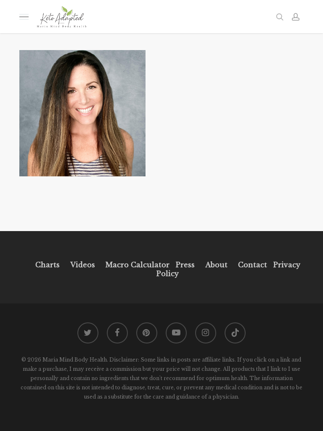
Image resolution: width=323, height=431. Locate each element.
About (216, 265)
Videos (82, 265)
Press (185, 265)
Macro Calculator (137, 265)
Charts (47, 265)
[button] (24, 16)
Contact (252, 265)
